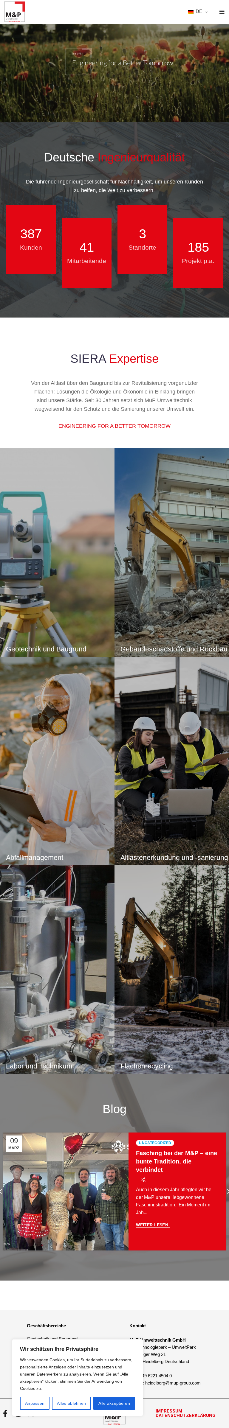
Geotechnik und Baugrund (52, 1338)
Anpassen (34, 1403)
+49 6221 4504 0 (155, 1375)
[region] (77, 1377)
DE (198, 11)
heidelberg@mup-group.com (173, 1382)
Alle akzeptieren (114, 1403)
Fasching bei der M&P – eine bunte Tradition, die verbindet (176, 1161)
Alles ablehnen (71, 1403)
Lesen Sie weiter (152, 1225)
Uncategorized (155, 1143)
